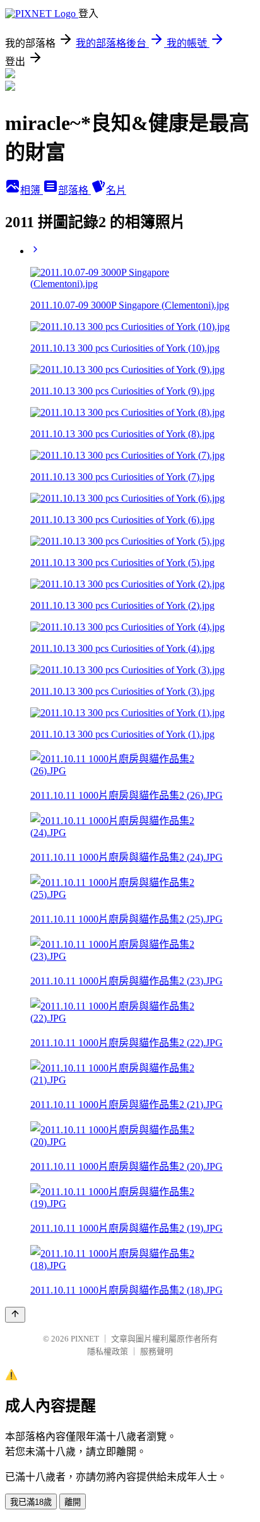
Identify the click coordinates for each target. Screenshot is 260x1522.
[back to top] (15, 1315)
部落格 (74, 190)
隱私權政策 (107, 1351)
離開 (72, 1502)
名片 (116, 190)
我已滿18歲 (31, 1502)
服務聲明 (156, 1351)
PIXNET (85, 1338)
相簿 (31, 190)
